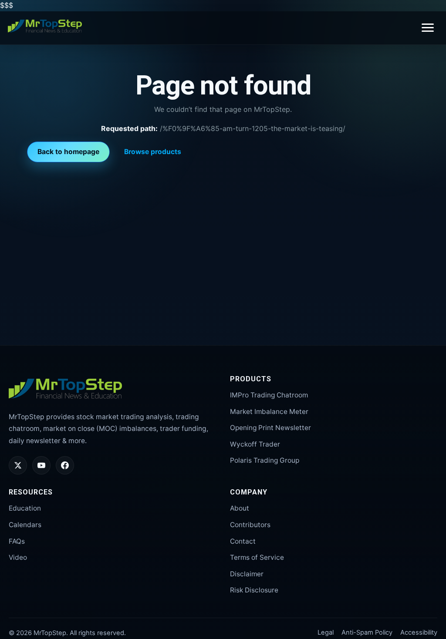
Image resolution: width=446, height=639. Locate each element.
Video (18, 557)
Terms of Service (257, 557)
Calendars (25, 525)
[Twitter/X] (18, 465)
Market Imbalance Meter (269, 411)
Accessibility (418, 632)
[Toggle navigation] (427, 27)
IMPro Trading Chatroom (269, 395)
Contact (243, 541)
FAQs (17, 541)
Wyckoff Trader (255, 444)
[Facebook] (65, 465)
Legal (326, 632)
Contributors (250, 525)
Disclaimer (247, 574)
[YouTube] (41, 465)
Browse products (152, 152)
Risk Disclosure (254, 590)
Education (25, 508)
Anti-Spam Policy (366, 632)
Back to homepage (68, 152)
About (239, 508)
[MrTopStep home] (45, 26)
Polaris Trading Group (264, 460)
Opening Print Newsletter (270, 428)
